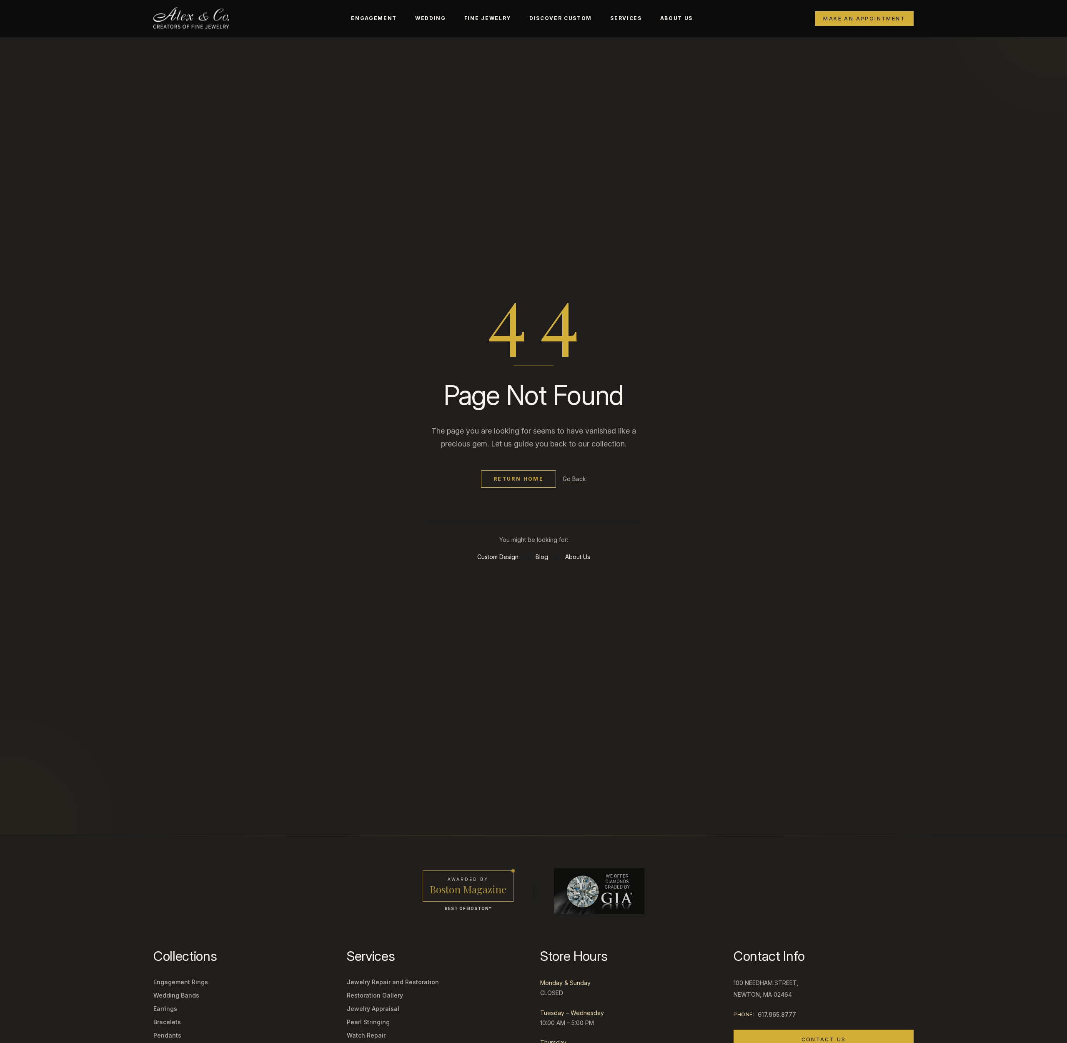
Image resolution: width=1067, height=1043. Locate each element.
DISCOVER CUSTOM (560, 18)
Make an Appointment (864, 18)
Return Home (518, 479)
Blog (542, 556)
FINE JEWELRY (487, 18)
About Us (577, 556)
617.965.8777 (777, 1014)
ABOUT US (676, 18)
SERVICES (625, 18)
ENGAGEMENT (374, 18)
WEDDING (430, 18)
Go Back (574, 478)
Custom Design (497, 556)
